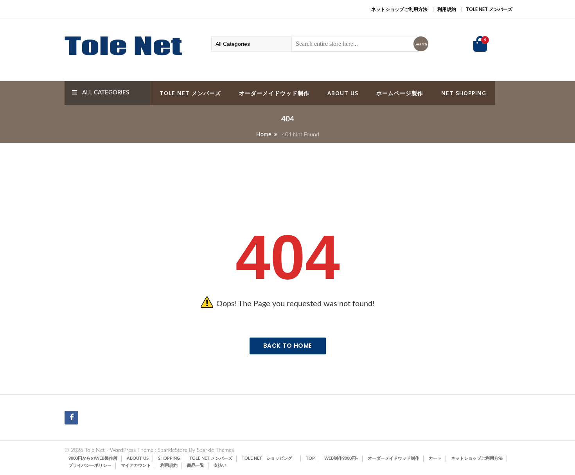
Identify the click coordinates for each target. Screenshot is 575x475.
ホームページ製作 (399, 93)
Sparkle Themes (215, 450)
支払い (220, 465)
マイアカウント (136, 465)
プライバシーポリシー (89, 465)
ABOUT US (342, 93)
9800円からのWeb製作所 (92, 458)
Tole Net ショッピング (269, 458)
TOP (310, 458)
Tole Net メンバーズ (489, 9)
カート (435, 458)
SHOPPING (169, 458)
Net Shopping (463, 93)
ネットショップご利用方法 (399, 9)
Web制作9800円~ (341, 458)
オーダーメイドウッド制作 (274, 93)
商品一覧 (195, 465)
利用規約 (446, 9)
